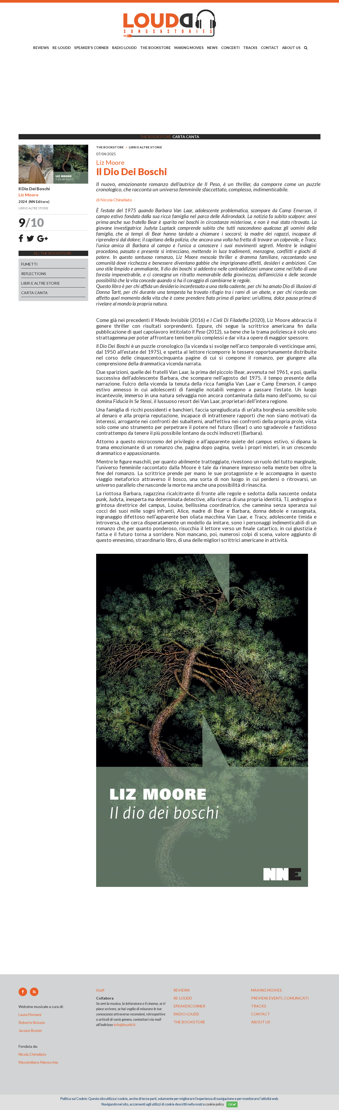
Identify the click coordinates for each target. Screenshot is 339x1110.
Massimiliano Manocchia (38, 1062)
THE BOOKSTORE (155, 48)
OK (230, 1104)
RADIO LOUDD (124, 48)
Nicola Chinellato (116, 199)
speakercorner (189, 1006)
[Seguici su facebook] (23, 992)
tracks (258, 1006)
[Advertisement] (169, 93)
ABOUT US (291, 48)
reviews (181, 990)
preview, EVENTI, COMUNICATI (280, 998)
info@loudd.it (125, 1024)
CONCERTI (230, 48)
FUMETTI (29, 264)
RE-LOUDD (61, 48)
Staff (100, 990)
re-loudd (182, 998)
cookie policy (214, 1104)
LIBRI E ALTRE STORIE (40, 283)
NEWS (212, 48)
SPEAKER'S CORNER (91, 48)
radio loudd (186, 1014)
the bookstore (189, 1022)
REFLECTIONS (33, 273)
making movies (266, 990)
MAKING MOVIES (189, 48)
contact (260, 1014)
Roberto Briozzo (32, 1022)
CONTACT (270, 48)
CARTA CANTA (34, 292)
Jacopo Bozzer (30, 1030)
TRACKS (250, 48)
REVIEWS (41, 48)
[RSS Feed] (34, 992)
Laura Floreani (31, 1014)
